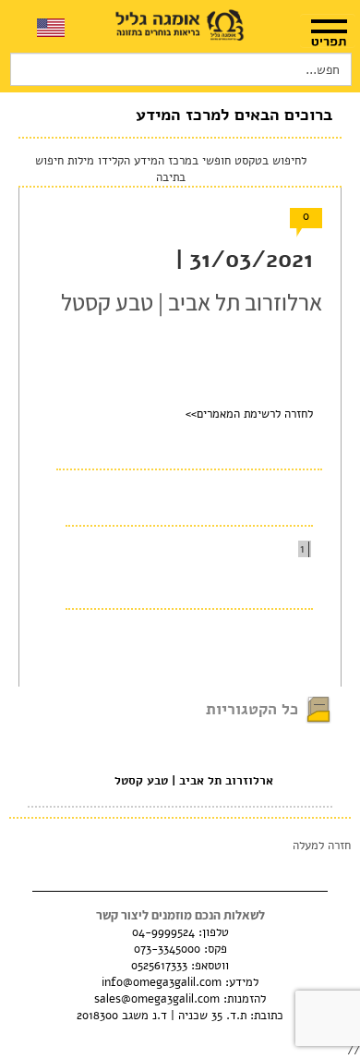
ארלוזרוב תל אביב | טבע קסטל (193, 781)
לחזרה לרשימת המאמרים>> (249, 414)
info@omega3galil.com (162, 982)
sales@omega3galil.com (157, 999)
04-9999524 (163, 932)
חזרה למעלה (322, 845)
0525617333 (159, 965)
